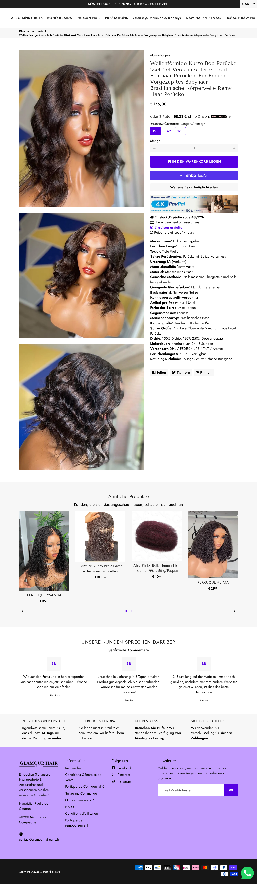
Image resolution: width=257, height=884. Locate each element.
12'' (155, 131)
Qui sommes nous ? (79, 800)
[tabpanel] (44, 557)
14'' (168, 131)
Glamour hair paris (31, 31)
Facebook (124, 768)
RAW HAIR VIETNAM (203, 17)
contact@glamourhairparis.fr (39, 839)
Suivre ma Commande (81, 793)
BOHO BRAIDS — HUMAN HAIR (74, 17)
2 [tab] (131, 611)
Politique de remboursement (76, 823)
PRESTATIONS (116, 17)
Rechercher (73, 768)
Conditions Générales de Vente (83, 777)
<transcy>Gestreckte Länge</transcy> (178, 123)
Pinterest (123, 774)
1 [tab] (126, 611)
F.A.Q (69, 806)
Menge (155, 140)
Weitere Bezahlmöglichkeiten (194, 187)
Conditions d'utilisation (81, 813)
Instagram (124, 781)
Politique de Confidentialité (84, 786)
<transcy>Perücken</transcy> (157, 17)
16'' (180, 131)
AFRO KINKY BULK (27, 17)
